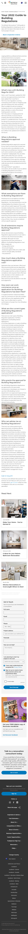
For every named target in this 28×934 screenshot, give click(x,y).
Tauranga (14, 906)
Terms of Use (13, 925)
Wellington (14, 915)
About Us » (14, 822)
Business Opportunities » (14, 833)
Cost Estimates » (14, 818)
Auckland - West (14, 884)
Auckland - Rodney (14, 881)
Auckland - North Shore (14, 878)
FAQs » (14, 848)
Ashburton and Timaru (14, 863)
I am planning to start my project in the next (11, 657)
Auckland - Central (14, 869)
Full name (7, 609)
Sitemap (18, 925)
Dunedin (14, 889)
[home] (13, 3)
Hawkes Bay (14, 892)
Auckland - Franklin (14, 872)
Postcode (6, 637)
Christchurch (14, 886)
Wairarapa (14, 912)
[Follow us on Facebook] (14, 802)
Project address (8, 630)
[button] (21, 3)
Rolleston (14, 904)
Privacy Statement (5, 925)
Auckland (14, 866)
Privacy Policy (18, 667)
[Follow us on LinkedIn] (17, 802)
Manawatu (14, 895)
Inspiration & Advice (13, 11)
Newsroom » (14, 844)
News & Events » (14, 829)
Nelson (14, 898)
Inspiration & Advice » (14, 814)
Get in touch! (7, 476)
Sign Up (14, 793)
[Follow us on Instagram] (10, 802)
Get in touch (14, 772)
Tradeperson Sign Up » (14, 841)
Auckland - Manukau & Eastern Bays (14, 875)
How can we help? (9, 645)
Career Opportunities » (14, 837)
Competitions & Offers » (14, 826)
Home (2, 11)
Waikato (14, 909)
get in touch (14, 482)
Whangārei (14, 918)
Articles (6, 11)
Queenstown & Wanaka (14, 901)
